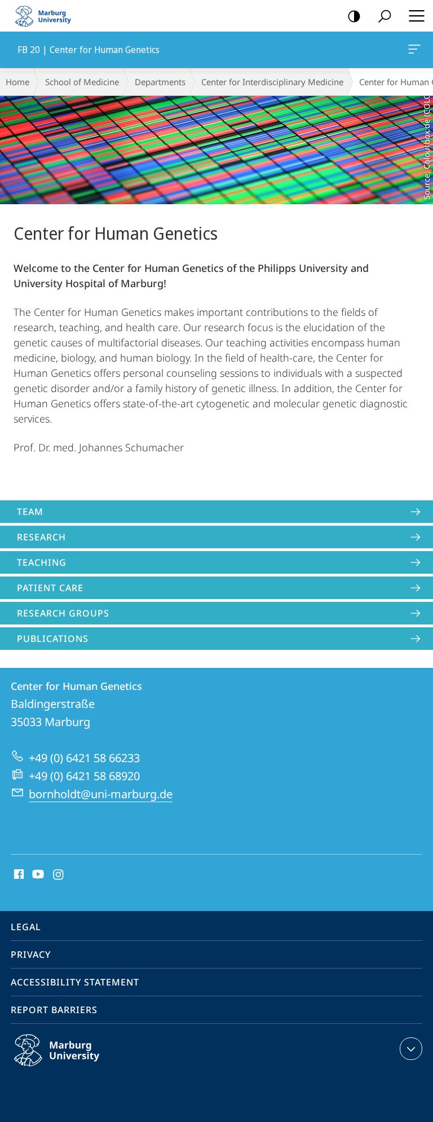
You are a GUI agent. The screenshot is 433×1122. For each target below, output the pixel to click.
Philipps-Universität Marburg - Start (48, 16)
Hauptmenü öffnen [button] (416, 16)
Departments (160, 81)
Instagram (59, 875)
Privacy (31, 954)
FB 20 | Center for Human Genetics (416, 50)
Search (384, 16)
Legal (26, 927)
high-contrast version (354, 16)
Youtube (37, 875)
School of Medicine (82, 81)
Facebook (18, 875)
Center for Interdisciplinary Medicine (272, 81)
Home (17, 81)
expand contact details (411, 1048)
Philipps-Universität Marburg (79, 1068)
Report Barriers (54, 1010)
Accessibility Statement (75, 982)
